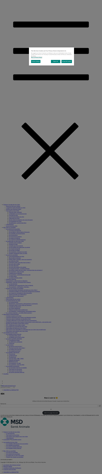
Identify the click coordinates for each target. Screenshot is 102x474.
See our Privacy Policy (36, 57)
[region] (51, 56)
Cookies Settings (36, 61)
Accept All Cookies (66, 61)
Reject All (55, 61)
